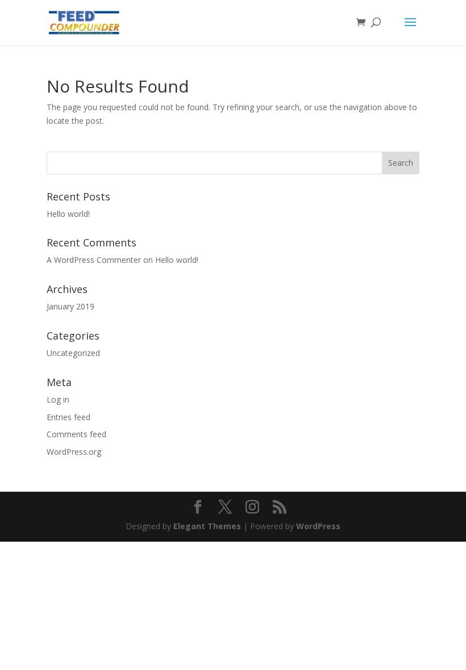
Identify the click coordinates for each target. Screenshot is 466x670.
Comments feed (76, 434)
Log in (58, 399)
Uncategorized (73, 352)
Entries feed (68, 417)
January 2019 (70, 306)
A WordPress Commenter (94, 259)
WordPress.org (74, 451)
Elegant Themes (207, 526)
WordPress (318, 526)
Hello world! (68, 213)
